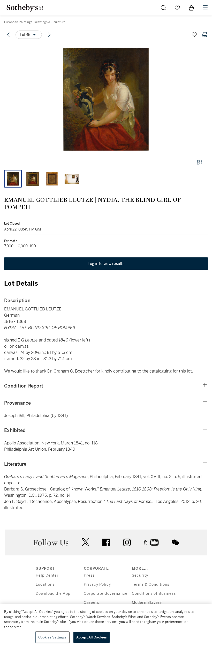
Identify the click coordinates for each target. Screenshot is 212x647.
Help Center (47, 575)
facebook (106, 542)
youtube (151, 542)
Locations (45, 584)
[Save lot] (194, 35)
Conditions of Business (154, 593)
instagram (127, 542)
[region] (106, 625)
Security (140, 575)
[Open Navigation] (205, 8)
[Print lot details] (205, 35)
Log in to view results (106, 263)
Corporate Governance (105, 593)
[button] (106, 99)
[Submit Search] (163, 7)
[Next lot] (49, 35)
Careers (91, 602)
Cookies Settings (52, 637)
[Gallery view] (199, 163)
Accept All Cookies (91, 637)
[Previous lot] (8, 35)
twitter (85, 542)
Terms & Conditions (150, 584)
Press (89, 575)
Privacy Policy (97, 584)
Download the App (53, 593)
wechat (175, 542)
